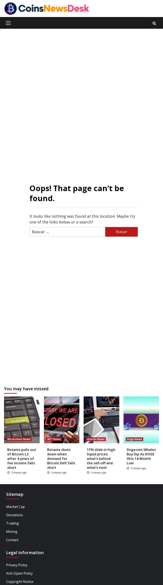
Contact (12, 540)
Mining (11, 531)
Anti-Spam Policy (19, 573)
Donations (14, 515)
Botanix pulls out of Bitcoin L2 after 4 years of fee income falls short (21, 458)
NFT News (54, 439)
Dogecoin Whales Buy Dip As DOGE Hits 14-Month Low (141, 456)
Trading (12, 523)
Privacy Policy (16, 565)
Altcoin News (96, 439)
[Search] (154, 23)
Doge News (134, 439)
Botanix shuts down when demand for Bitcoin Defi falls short (61, 458)
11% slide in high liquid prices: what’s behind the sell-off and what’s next (101, 458)
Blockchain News (18, 439)
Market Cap (15, 506)
